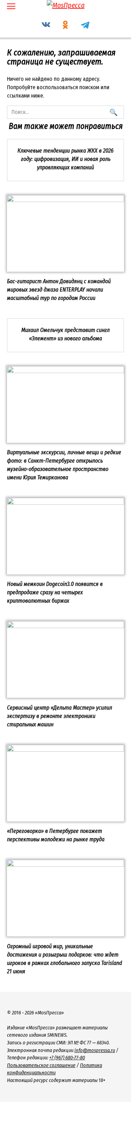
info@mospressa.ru (94, 1050)
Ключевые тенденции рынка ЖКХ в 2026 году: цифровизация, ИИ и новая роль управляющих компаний (65, 158)
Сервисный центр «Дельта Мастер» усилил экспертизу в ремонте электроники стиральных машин (59, 715)
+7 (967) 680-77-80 (67, 1058)
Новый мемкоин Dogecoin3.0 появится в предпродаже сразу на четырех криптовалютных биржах (55, 592)
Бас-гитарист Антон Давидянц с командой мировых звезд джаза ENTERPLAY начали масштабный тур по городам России (59, 289)
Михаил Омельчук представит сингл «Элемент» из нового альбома (65, 333)
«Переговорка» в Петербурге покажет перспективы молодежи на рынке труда (55, 835)
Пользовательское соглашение (41, 1065)
